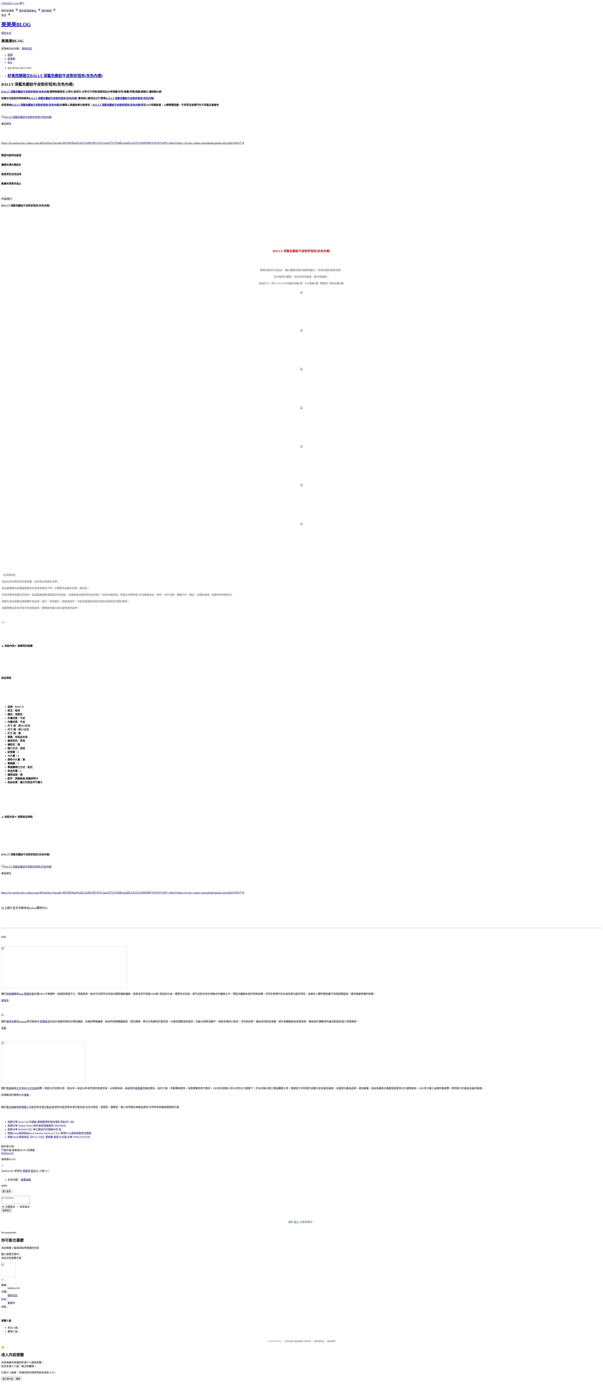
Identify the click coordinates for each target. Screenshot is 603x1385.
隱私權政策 (319, 1341)
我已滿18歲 (8, 1379)
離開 (18, 1379)
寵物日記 (27, 48)
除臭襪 (10, 994)
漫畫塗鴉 (26, 1179)
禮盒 (26, 1095)
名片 (10, 62)
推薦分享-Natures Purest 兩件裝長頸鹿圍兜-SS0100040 (37, 1125)
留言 (33, 1171)
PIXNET (278, 1341)
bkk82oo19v (7, 1153)
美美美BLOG (16, 24)
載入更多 (7, 1191)
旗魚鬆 (139, 1088)
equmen (23, 1021)
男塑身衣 (45, 1021)
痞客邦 (26, 1171)
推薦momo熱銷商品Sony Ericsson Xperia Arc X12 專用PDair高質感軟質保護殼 (49, 1133)
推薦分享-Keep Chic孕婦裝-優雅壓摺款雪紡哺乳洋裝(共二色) (41, 1122)
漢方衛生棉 (47, 1107)
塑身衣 (5, 1000)
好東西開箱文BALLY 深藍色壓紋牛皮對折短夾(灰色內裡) (55, 76)
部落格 (11, 58)
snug (3, 936)
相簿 (10, 55)
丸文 (18, 1088)
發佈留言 (7, 1210)
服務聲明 (331, 1341)
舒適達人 (24, 1107)
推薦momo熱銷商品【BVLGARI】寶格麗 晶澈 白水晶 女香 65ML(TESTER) (49, 1137)
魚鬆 (3, 1028)
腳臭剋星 (29, 994)
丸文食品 (32, 1088)
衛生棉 (10, 1107)
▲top (4, 1185)
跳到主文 (6, 33)
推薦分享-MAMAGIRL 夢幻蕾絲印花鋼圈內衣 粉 (34, 1129)
